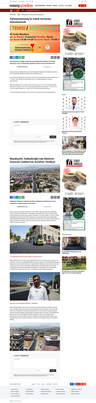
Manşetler (15, 1)
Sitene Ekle (31, 1)
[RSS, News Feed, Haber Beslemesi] (84, 384)
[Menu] (80, 5)
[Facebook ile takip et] (71, 384)
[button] (52, 57)
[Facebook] (11, 57)
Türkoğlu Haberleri (75, 391)
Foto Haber (68, 5)
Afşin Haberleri (29, 389)
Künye (38, 384)
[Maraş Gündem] (21, 6)
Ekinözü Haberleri (15, 391)
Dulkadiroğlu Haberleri (46, 391)
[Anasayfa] (10, 1)
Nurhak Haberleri (30, 393)
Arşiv (27, 1)
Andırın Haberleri (30, 391)
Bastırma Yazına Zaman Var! (32, 10)
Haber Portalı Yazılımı (16, 401)
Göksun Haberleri (60, 389)
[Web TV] (82, 1)
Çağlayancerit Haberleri (76, 389)
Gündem (55, 5)
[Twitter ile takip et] (74, 384)
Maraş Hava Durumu (15, 396)
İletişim (43, 384)
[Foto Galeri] (85, 1)
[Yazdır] (23, 57)
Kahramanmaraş (40, 5)
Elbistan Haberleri (45, 389)
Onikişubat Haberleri (60, 391)
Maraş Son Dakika (75, 393)
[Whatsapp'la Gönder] (20, 57)
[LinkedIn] (17, 57)
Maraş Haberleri (14, 389)
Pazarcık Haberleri (15, 393)
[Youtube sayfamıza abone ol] (78, 384)
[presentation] (14, 10)
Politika (61, 5)
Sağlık (18, 14)
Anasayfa (13, 14)
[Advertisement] (35, 108)
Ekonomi (48, 5)
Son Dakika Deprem (60, 393)
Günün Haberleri (21, 1)
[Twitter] (14, 57)
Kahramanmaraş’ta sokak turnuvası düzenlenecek (32, 14)
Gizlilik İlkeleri (49, 384)
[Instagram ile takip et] (81, 384)
